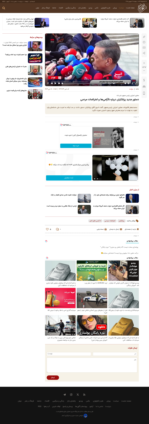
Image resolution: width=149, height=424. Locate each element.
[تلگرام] (64, 394)
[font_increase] (144, 63)
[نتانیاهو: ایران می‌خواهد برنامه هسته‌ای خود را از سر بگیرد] (132, 198)
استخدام (32, 1)
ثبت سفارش (68, 177)
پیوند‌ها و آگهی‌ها (81, 406)
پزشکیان (121, 221)
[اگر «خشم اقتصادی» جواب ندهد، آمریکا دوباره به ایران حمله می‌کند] (137, 23)
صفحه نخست (130, 8)
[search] (3, 8)
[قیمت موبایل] (144, 94)
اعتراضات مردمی (110, 221)
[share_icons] (144, 53)
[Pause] (94, 178)
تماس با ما (14, 1)
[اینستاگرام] (71, 394)
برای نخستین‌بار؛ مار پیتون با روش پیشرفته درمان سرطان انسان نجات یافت (16, 81)
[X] (77, 394)
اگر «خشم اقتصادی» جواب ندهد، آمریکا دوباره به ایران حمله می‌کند (115, 20)
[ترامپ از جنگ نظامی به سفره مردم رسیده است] (84, 209)
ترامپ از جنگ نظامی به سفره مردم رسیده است (61, 206)
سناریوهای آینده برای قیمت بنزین (17, 90)
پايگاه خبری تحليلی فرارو (70, 411)
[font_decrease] (144, 70)
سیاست (121, 8)
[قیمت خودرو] (144, 87)
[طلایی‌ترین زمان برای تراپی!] (89, 23)
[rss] (84, 394)
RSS (3, 1)
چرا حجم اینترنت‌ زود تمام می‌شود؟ (16, 54)
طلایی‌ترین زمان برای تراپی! (72, 19)
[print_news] (144, 42)
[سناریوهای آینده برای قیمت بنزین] (35, 94)
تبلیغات (26, 1)
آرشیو (8, 1)
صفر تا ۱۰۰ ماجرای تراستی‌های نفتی (16, 66)
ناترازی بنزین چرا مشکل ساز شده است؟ (15, 45)
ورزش (115, 8)
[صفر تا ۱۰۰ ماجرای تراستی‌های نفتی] (35, 70)
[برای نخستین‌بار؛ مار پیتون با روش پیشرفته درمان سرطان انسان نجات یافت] (35, 82)
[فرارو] (142, 8)
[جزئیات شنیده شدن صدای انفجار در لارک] (84, 198)
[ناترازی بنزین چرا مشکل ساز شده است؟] (35, 46)
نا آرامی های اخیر (95, 221)
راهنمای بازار (82, 8)
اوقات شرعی (56, 406)
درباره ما (21, 1)
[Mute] (97, 178)
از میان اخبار (134, 190)
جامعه (54, 8)
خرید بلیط (76, 145)
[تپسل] (61, 125)
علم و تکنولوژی (106, 8)
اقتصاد (61, 8)
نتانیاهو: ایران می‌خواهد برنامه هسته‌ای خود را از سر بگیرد (109, 196)
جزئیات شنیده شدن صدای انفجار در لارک (63, 195)
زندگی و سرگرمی (71, 8)
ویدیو (91, 8)
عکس (97, 8)
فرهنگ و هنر (46, 8)
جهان (38, 8)
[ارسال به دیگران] (144, 47)
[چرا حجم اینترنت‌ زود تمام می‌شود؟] (35, 58)
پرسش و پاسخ (68, 406)
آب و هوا (47, 406)
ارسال (53, 377)
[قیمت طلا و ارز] (144, 81)
